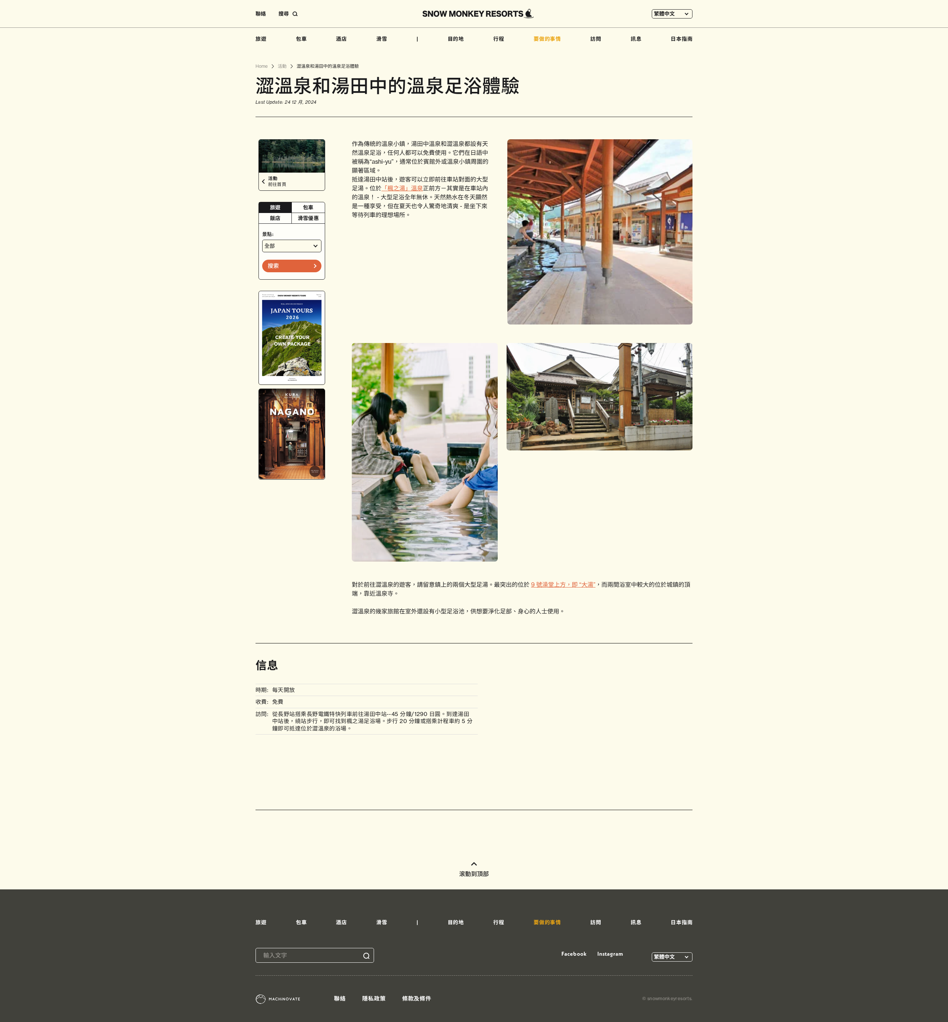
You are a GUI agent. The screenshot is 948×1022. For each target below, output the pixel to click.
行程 (498, 39)
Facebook (574, 953)
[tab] (275, 207)
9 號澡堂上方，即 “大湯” (563, 584)
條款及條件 (417, 998)
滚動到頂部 (474, 874)
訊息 (636, 39)
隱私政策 (374, 998)
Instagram (610, 953)
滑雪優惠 (308, 218)
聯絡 (261, 13)
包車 (301, 39)
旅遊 (261, 39)
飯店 (275, 218)
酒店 (341, 39)
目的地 (456, 39)
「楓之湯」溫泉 (402, 188)
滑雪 (381, 39)
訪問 (595, 39)
